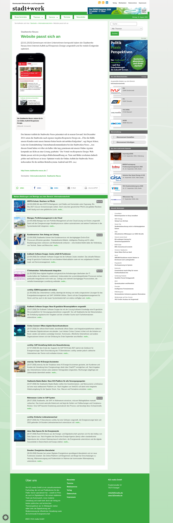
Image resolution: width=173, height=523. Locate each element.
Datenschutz (71, 493)
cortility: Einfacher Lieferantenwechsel (42, 417)
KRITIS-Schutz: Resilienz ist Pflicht (41, 201)
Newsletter (80, 17)
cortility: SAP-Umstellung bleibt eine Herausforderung (48, 345)
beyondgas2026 (128, 153)
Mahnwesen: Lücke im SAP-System (41, 398)
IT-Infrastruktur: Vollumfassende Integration (44, 271)
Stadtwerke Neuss (54, 176)
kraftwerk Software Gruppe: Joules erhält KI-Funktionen (49, 254)
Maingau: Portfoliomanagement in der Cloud (44, 218)
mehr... (60, 209)
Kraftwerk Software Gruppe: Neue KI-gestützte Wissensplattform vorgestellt (56, 306)
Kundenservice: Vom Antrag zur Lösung (43, 235)
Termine (67, 17)
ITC (124, 99)
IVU (124, 88)
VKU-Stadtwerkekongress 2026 (133, 186)
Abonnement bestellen (125, 137)
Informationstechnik (45, 23)
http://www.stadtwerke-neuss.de (33, 171)
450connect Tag (128, 197)
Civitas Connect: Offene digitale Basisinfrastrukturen (47, 326)
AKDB (125, 120)
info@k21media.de (115, 493)
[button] (60, 91)
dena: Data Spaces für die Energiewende (43, 431)
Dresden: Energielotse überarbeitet (40, 450)
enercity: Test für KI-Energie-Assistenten (43, 362)
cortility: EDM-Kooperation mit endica (42, 290)
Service (52, 17)
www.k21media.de (115, 496)
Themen (36, 17)
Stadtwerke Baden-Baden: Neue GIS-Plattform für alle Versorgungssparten (56, 381)
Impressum (71, 497)
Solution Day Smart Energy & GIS (134, 175)
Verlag (69, 490)
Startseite (33, 23)
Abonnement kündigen (125, 142)
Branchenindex (21, 17)
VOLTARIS (126, 109)
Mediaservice (72, 487)
